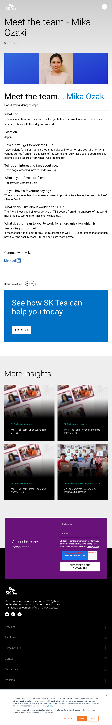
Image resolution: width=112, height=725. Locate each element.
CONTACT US (21, 330)
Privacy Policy (47, 706)
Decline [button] (93, 719)
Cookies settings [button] (69, 719)
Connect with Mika (18, 253)
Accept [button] (81, 719)
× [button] (106, 694)
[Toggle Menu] (104, 7)
